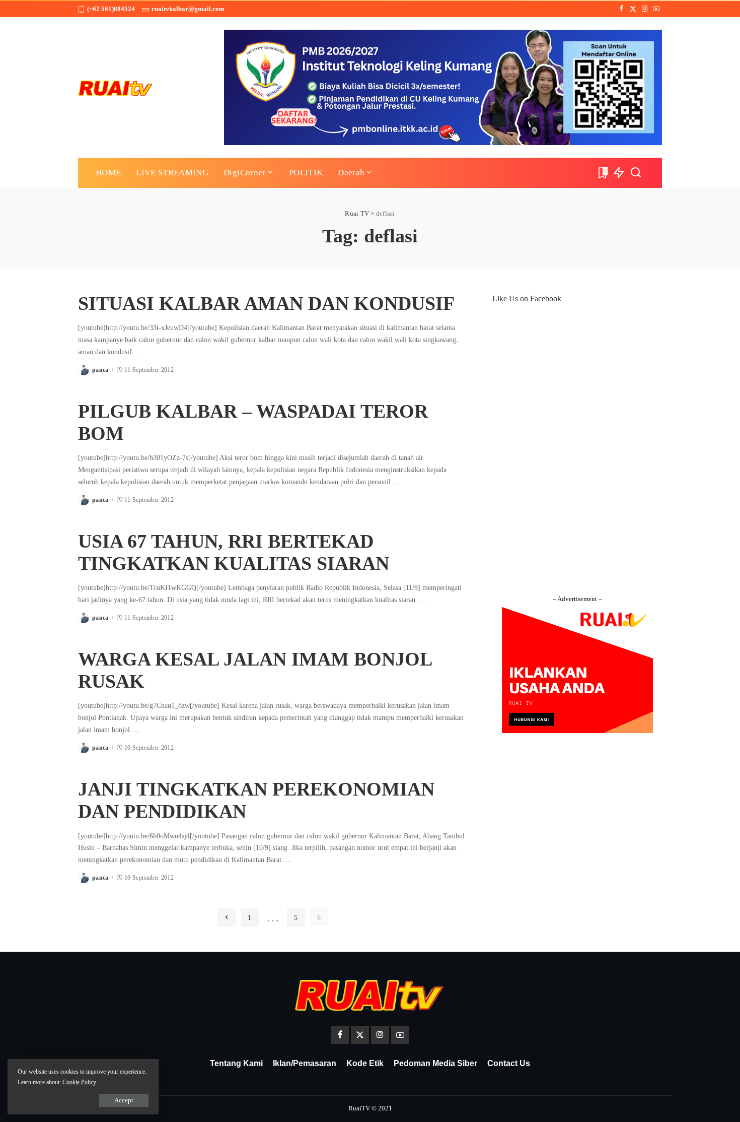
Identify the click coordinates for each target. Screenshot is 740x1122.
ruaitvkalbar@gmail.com (188, 9)
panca (100, 369)
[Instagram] (644, 9)
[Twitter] (633, 9)
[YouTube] (656, 9)
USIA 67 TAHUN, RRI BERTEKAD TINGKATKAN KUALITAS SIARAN (233, 552)
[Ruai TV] (116, 87)
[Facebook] (621, 9)
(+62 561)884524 (111, 9)
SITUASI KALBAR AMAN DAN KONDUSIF (266, 303)
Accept (123, 1100)
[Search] (636, 173)
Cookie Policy (79, 1082)
